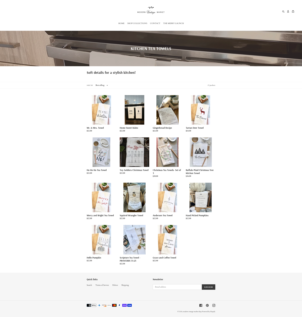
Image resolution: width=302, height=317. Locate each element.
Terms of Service (102, 285)
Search (89, 285)
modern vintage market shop (192, 312)
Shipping (125, 285)
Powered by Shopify (208, 312)
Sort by (90, 85)
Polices (115, 285)
